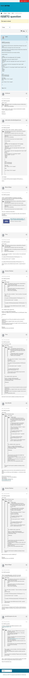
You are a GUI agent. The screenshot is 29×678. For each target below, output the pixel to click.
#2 (26, 98)
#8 (26, 408)
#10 (26, 570)
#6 (26, 276)
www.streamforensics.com (15, 638)
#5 (26, 239)
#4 (26, 192)
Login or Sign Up (23, 1)
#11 (26, 621)
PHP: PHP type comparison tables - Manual (18, 218)
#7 (26, 339)
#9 (26, 493)
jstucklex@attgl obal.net (6, 480)
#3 (26, 125)
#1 (26, 42)
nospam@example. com (6, 626)
